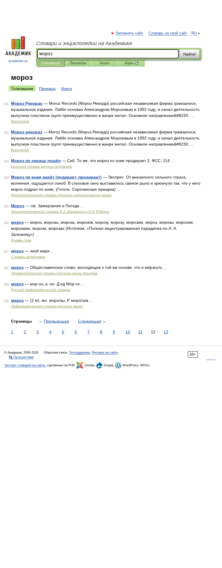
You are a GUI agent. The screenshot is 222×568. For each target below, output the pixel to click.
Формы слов (21, 240)
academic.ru (18, 61)
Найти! (189, 54)
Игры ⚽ (132, 63)
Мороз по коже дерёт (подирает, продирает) (56, 177)
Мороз (17, 205)
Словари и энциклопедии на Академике (84, 43)
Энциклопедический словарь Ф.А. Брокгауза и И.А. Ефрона (60, 212)
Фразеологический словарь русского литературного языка (61, 195)
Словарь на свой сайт (168, 33)
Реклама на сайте (105, 352)
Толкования (50, 63)
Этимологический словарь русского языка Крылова (54, 273)
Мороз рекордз (26, 132)
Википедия (20, 122)
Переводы (77, 63)
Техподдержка (79, 352)
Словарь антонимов (28, 257)
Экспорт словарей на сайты (24, 365)
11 (140, 332)
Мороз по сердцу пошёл (36, 160)
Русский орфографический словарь (40, 290)
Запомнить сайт (129, 33)
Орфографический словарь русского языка (47, 306)
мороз (17, 222)
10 (127, 332)
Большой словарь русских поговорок (41, 167)
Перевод (47, 88)
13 (166, 332)
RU (194, 33)
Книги (105, 63)
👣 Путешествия (21, 357)
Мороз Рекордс (26, 103)
